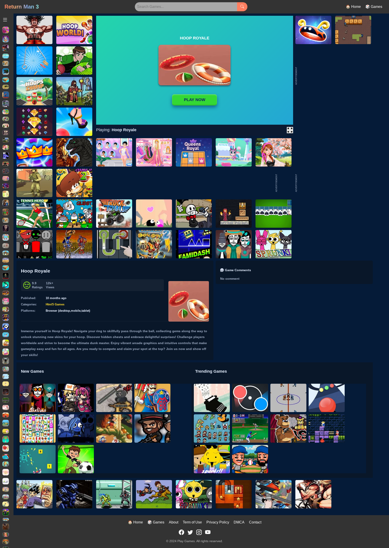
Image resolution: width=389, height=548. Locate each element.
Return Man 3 (22, 7)
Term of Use (192, 522)
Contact (255, 522)
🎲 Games (373, 7)
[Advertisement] (332, 182)
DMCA (239, 522)
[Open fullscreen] (290, 130)
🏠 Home (353, 7)
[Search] (242, 6)
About (173, 522)
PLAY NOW (194, 99)
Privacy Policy (217, 522)
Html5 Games (55, 304)
